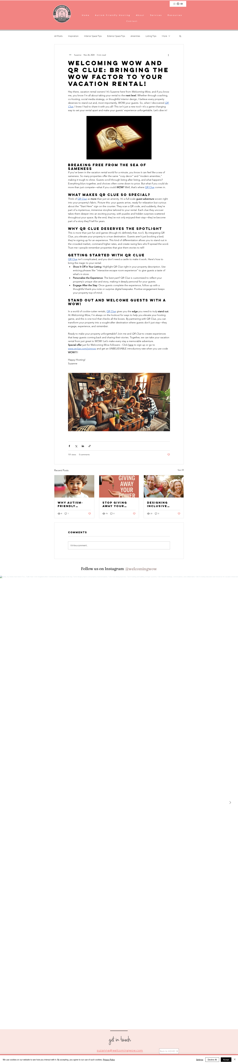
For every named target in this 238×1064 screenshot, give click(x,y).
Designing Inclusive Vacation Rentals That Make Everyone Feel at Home (163, 504)
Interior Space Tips (93, 36)
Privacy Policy (109, 1059)
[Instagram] (174, 3)
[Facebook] (178, 3)
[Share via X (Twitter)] (76, 446)
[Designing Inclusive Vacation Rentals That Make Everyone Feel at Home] (164, 486)
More (164, 36)
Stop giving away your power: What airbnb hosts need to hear (116, 504)
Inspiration (73, 36)
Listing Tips (151, 36)
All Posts (58, 36)
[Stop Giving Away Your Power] (119, 486)
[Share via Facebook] (69, 446)
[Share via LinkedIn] (83, 446)
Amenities (135, 36)
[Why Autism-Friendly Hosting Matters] (74, 486)
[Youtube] (181, 3)
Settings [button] (199, 1059)
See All (181, 470)
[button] (156, 15)
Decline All (212, 1059)
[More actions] (168, 55)
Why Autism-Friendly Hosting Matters (70, 504)
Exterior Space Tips (116, 36)
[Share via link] (89, 446)
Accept (226, 1059)
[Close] (234, 1059)
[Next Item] (230, 802)
